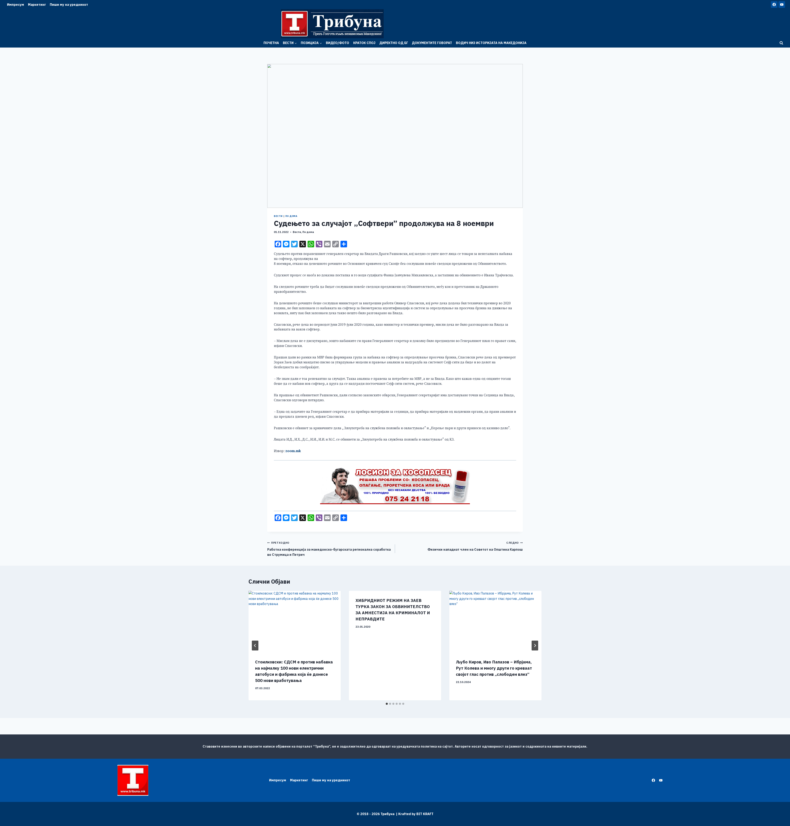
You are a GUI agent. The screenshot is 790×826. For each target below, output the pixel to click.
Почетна (271, 43)
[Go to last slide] (255, 645)
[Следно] (535, 645)
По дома (291, 216)
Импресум (15, 4)
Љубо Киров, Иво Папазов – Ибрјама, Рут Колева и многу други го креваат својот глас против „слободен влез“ (494, 668)
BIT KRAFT (424, 814)
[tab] (387, 704)
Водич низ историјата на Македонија (491, 43)
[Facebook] (774, 4)
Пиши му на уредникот (69, 4)
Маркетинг (37, 4)
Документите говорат (432, 43)
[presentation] (295, 621)
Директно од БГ (393, 43)
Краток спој (364, 43)
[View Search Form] (781, 43)
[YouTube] (781, 4)
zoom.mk (293, 451)
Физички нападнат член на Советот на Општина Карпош (475, 546)
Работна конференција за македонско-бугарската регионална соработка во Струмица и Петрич (329, 549)
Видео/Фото (337, 43)
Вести (278, 216)
